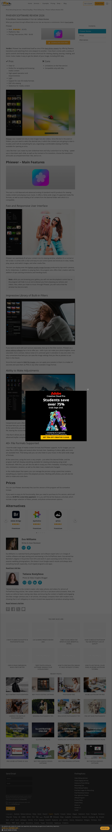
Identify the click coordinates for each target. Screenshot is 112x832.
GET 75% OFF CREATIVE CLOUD (56, 437)
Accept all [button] (105, 828)
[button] (30, 828)
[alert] (56, 828)
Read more (56, 826)
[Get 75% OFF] (56, 416)
